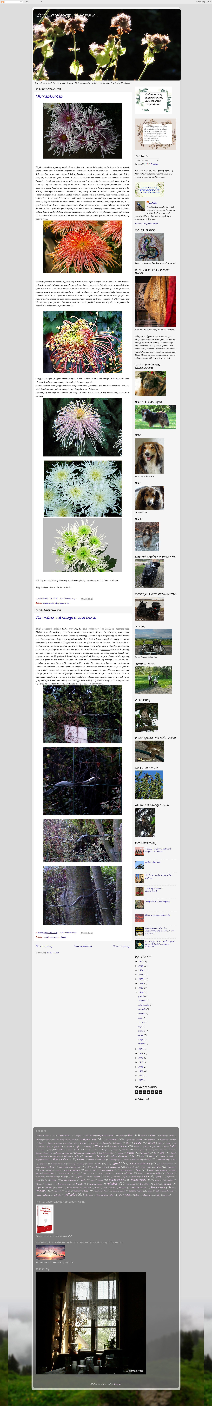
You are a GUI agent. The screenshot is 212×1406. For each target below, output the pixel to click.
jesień (173, 1146)
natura (90, 1164)
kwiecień (145, 1152)
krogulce (105, 1149)
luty (133, 1156)
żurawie (166, 1195)
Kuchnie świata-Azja (63, 1153)
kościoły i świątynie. (91, 1150)
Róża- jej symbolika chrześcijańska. (154, 889)
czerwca (142, 1022)
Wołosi (60, 1187)
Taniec (83, 1179)
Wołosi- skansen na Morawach (78, 1187)
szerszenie (116, 1176)
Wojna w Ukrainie (44, 1187)
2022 (141, 979)
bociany (163, 1135)
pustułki (151, 1170)
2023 (141, 974)
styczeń (97, 1176)
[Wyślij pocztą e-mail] (82, 599)
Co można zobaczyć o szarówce (66, 617)
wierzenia (130, 1183)
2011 (141, 1079)
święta (53, 1179)
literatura (101, 1156)
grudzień (58, 1146)
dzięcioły (94, 1143)
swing (107, 1176)
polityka (158, 1166)
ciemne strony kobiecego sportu (65, 1139)
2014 (141, 1066)
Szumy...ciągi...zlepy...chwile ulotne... (67, 15)
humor (124, 1146)
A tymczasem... (64, 1135)
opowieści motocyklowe (165, 1164)
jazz (165, 1146)
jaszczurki (156, 1146)
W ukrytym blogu (64, 1184)
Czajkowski (129, 1139)
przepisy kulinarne (72, 1170)
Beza (130, 1135)
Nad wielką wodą (58, 1163)
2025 (141, 965)
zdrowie (88, 1194)
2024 (141, 970)
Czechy (139, 1139)
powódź (50, 1170)
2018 (141, 1048)
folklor (160, 1143)
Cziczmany (164, 1139)
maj (142, 1156)
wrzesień (122, 1187)
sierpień (128, 1173)
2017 (141, 1053)
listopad (88, 1156)
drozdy (83, 1142)
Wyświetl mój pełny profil (146, 223)
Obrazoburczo (49, 96)
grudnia (141, 996)
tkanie (100, 1179)
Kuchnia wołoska (167, 1150)
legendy (173, 1153)
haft (77, 1146)
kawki (70, 1150)
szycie (38, 1180)
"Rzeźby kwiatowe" (42, 1135)
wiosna (167, 1183)
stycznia (142, 1043)
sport (80, 1176)
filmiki (137, 1143)
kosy (77, 1149)
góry (48, 1146)
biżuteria (143, 1135)
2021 (141, 983)
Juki (50, 1149)
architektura (90, 1135)
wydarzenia (57, 1191)
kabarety (59, 1149)
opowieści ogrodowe (45, 1166)
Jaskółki (146, 1146)
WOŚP (97, 1187)
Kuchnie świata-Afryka (44, 1153)
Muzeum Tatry (163, 1159)
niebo (98, 1163)
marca (141, 1034)
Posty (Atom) (53, 952)
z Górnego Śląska (118, 1190)
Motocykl (101, 1159)
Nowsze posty (44, 946)
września (142, 1009)
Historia (99, 1146)
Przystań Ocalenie (125, 1170)
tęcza (92, 1180)
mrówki (126, 1159)
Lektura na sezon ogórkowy (50, 1156)
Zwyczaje (147, 1194)
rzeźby (100, 1173)
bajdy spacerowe (105, 1135)
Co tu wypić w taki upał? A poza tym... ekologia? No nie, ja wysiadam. (159, 944)
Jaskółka (153, 202)
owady (95, 1166)
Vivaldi (47, 1184)
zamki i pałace (42, 1194)
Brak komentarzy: (68, 598)
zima (127, 1194)
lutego (141, 1039)
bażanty (121, 1135)
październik (115, 1166)
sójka (72, 1176)
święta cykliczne (68, 1179)
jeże (42, 1149)
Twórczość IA (168, 1179)
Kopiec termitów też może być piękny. (158, 876)
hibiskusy (87, 1146)
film (127, 1142)
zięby (120, 1195)
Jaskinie (136, 1146)
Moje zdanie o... (62, 602)
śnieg (45, 1180)
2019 (141, 992)
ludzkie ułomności (119, 1156)
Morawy (80, 1159)
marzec (152, 1156)
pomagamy (171, 1166)
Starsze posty (121, 946)
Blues (152, 1135)
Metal (163, 1156)
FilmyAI (151, 1143)
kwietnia (142, 1030)
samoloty (109, 1173)
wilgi (156, 1183)
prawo (58, 1170)
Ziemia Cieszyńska (105, 1194)
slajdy (158, 1173)
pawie (105, 1167)
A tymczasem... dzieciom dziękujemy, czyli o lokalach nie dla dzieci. (159, 930)
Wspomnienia (158, 1187)
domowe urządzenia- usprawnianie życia (62, 1143)
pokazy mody (146, 1166)
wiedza (112, 1183)
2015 (141, 1062)
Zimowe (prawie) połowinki (157, 914)
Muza (148, 1159)
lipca (140, 1017)
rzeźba (92, 1173)
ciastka (48, 1139)
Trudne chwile (116, 1179)
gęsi (174, 1143)
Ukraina (39, 1184)
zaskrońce (54, 936)
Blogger (117, 1384)
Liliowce (67, 1156)
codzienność (48, 602)
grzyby (69, 1146)
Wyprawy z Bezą (80, 1190)
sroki (89, 1176)
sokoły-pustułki (52, 1176)
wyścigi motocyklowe (100, 1191)
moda (171, 1156)
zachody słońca (136, 1190)
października (144, 1004)
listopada (142, 1000)
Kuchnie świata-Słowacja (85, 1153)
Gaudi (168, 1143)
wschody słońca (139, 1187)
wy (172, 1187)
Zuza (137, 1195)
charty (171, 1135)
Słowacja (169, 1173)
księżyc (115, 1149)
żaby (158, 1195)
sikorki (140, 1173)
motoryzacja (115, 1159)
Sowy (63, 1176)
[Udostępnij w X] (87, 599)
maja (140, 1026)
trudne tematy (138, 1179)
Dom (174, 1139)
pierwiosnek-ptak (132, 1167)
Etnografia (106, 1143)
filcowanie (118, 1143)
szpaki (125, 1176)
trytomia (156, 1180)
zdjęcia (63, 936)
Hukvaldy (113, 1146)
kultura (120, 1153)
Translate (155, 163)
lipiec (77, 1156)
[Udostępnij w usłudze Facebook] (89, 599)
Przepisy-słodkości (107, 1170)
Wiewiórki (144, 1183)
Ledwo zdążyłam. (153, 861)
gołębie (41, 1146)
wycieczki (41, 1190)
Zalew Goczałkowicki (164, 1190)
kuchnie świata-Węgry (106, 1153)
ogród (45, 936)
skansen (149, 1173)
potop (42, 1170)
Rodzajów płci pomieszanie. (157, 901)
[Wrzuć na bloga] (84, 599)
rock (76, 1173)
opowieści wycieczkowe (69, 1166)
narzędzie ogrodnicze (77, 1164)
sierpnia (142, 1013)
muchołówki (137, 1159)
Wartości (79, 1183)
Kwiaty (130, 1152)
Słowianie (40, 1176)
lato (162, 1152)
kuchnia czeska (138, 1150)
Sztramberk (135, 1176)
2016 (141, 1057)
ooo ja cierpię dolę (139, 1163)
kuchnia (124, 1149)
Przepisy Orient (91, 1170)
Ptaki (138, 1170)
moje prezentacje (42, 1159)
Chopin (39, 1139)
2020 (141, 987)
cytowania (111, 1139)
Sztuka (145, 1176)
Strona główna (83, 946)
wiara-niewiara (95, 1183)
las (155, 1153)
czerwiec (151, 1139)
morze (91, 1159)
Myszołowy (43, 1163)
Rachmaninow (162, 1170)
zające (150, 1190)
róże (84, 1173)
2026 (141, 961)
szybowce (170, 1176)
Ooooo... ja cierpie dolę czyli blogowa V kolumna (158, 850)
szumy (158, 1176)
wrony (105, 1187)
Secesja (119, 1173)
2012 (141, 1075)
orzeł (87, 1167)
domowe (41, 1143)
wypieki (67, 1191)
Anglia (78, 1135)
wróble (112, 1187)
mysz (174, 1159)
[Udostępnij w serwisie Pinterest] (91, 599)
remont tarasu (64, 1173)
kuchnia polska (152, 1150)
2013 (141, 1071)
